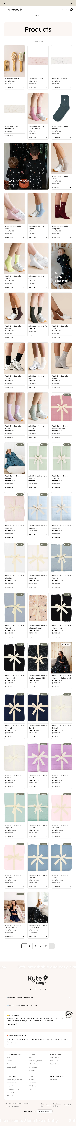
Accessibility (68, 1103)
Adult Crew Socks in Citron (13, 275)
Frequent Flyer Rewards (14, 1077)
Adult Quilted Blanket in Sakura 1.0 (61, 824)
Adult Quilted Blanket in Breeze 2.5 (61, 525)
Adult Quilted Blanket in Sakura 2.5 (14, 874)
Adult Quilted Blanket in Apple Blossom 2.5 (61, 425)
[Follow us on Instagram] (35, 987)
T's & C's (42, 1103)
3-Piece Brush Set (12, 77)
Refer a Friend (33, 1062)
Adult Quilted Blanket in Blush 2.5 (14, 525)
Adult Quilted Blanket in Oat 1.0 (61, 724)
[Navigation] (5, 7)
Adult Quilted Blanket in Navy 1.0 (14, 724)
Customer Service (14, 1052)
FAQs (8, 1055)
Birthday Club (11, 1081)
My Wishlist (32, 1068)
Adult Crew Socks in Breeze (36, 225)
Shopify (8, 1104)
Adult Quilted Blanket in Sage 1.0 (14, 824)
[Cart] (71, 7)
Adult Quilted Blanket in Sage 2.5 (37, 824)
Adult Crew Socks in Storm (60, 375)
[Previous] (4, 2)
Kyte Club (10, 1084)
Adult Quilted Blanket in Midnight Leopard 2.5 (37, 674)
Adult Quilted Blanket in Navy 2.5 (37, 724)
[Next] (71, 2)
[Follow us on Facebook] (30, 987)
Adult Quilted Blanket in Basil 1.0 (37, 475)
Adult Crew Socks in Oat (36, 375)
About (31, 1074)
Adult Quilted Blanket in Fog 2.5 (14, 625)
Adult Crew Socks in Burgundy (60, 225)
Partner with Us (57, 1074)
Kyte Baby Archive (13, 1087)
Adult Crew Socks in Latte (60, 325)
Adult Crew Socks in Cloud (36, 275)
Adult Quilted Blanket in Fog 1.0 (61, 575)
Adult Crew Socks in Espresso (13, 325)
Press (30, 1087)
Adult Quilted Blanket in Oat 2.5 (14, 774)
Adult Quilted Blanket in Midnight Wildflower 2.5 (61, 674)
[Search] (63, 8)
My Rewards (33, 1065)
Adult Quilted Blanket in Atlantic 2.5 (14, 475)
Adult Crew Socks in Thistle (13, 425)
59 (46, 944)
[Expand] (69, 995)
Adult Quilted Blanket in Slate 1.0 (37, 874)
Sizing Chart (54, 1059)
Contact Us (10, 1059)
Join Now (11, 1041)
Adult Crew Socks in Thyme (36, 425)
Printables (10, 1093)
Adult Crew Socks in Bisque (60, 175)
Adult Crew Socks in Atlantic (60, 125)
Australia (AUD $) (43, 1109)
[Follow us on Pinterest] (40, 987)
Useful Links (55, 1052)
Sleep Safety (54, 1055)
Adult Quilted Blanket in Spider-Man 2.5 (14, 924)
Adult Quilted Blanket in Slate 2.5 (61, 874)
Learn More (11, 1022)
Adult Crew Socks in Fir (37, 324)
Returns (9, 1062)
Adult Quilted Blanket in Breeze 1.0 (37, 525)
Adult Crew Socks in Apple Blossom (36, 125)
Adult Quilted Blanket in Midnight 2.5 (14, 674)
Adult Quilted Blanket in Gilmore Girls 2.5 (37, 625)
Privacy (48, 1103)
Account (32, 1052)
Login (30, 1055)
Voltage (16, 1104)
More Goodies (12, 1074)
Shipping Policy (12, 1065)
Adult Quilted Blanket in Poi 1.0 (37, 774)
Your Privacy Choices (35, 1059)
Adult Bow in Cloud (59, 77)
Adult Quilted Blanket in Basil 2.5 (61, 475)
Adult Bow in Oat (11, 124)
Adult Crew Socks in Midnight (13, 375)
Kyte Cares (32, 1084)
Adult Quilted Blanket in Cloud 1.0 (14, 575)
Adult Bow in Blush (35, 77)
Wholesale (53, 1077)
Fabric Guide (54, 1062)
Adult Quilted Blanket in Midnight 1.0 (61, 625)
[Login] (67, 7)
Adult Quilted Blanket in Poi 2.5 (61, 774)
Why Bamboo (33, 1081)
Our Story (32, 1077)
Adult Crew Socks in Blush (13, 225)
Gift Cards (10, 1090)
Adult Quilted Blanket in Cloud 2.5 (37, 575)
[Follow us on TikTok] (45, 987)
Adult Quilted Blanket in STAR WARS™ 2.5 (37, 924)
